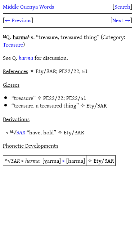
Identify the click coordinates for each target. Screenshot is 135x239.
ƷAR (20, 132)
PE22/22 (53, 98)
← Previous (18, 20)
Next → (121, 20)
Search (122, 6)
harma (26, 58)
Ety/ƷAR (96, 105)
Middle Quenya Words (28, 6)
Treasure (13, 44)
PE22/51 (76, 98)
